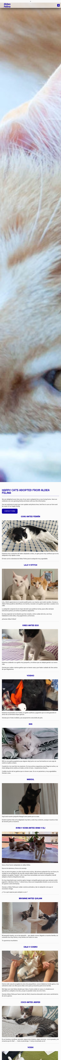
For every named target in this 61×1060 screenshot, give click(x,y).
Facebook (51, 486)
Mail (58, 486)
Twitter (54, 486)
